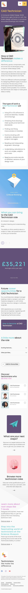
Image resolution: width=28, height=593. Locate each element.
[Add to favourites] (25, 385)
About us (12, 584)
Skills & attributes (13, 203)
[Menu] (24, 3)
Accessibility (9, 582)
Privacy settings (5, 584)
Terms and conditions (18, 585)
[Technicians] (4, 4)
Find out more (5, 521)
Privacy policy (17, 582)
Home (2, 582)
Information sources (6, 585)
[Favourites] (20, 3)
